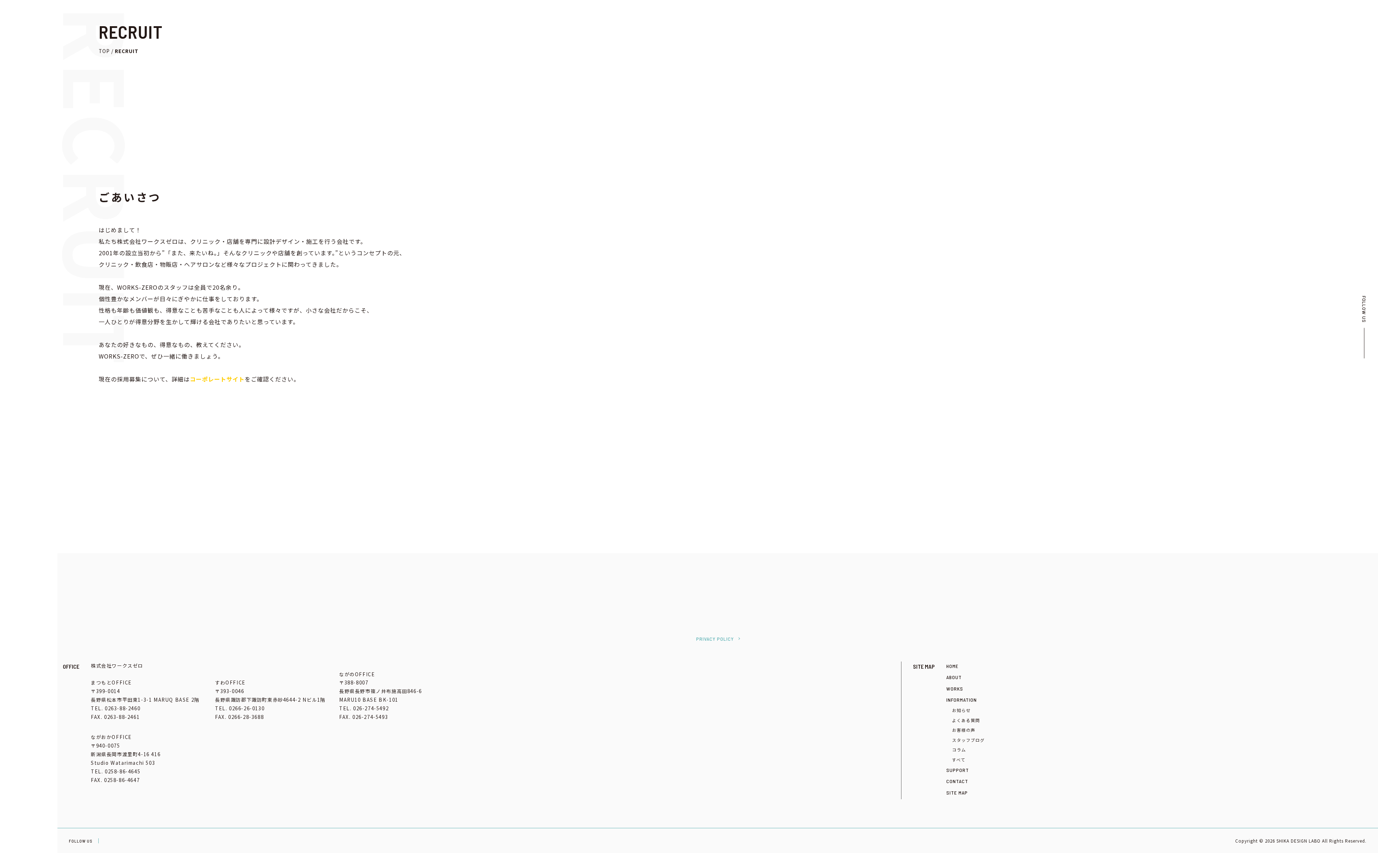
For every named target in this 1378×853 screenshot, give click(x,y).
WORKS (954, 689)
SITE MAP (957, 793)
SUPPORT (957, 770)
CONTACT (16, 143)
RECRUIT (15, 129)
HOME (11, 61)
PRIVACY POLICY (715, 639)
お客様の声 (963, 730)
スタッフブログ (968, 740)
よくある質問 (966, 720)
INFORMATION (961, 700)
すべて (959, 760)
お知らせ (961, 710)
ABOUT (954, 677)
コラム (959, 750)
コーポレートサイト (217, 379)
